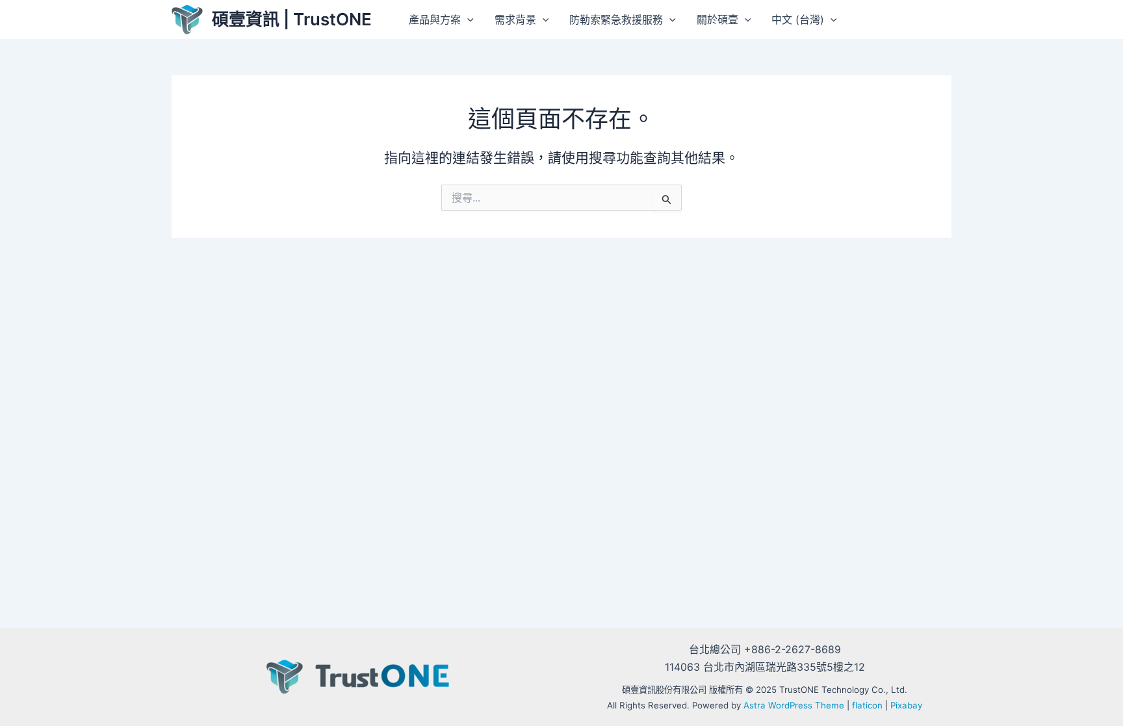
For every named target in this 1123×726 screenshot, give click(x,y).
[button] (467, 19)
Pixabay (906, 705)
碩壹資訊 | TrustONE (292, 19)
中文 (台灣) (797, 19)
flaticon (867, 705)
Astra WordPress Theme (793, 705)
